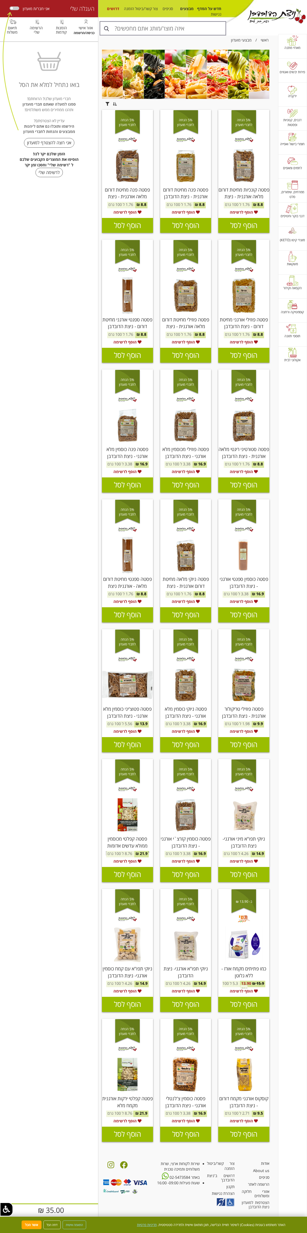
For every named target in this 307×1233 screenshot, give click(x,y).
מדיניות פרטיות (147, 1224)
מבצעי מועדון (241, 40)
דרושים (113, 8)
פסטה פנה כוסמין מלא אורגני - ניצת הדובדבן (127, 452)
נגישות (216, 14)
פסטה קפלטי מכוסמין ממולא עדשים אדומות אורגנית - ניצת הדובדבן (127, 846)
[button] (6, 1209)
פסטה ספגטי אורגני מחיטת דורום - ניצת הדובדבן (127, 323)
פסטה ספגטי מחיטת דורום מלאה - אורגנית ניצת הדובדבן (127, 586)
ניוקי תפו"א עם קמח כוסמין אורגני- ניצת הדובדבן (127, 972)
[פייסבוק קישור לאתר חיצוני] (124, 1166)
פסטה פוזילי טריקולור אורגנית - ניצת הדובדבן (244, 712)
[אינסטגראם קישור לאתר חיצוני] (111, 1166)
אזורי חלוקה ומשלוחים (255, 1193)
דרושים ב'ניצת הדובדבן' (221, 1178)
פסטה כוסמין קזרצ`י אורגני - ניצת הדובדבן (186, 842)
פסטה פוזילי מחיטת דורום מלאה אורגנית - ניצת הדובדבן (185, 326)
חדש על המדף (209, 8)
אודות (265, 1163)
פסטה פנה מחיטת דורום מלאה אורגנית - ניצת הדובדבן (127, 196)
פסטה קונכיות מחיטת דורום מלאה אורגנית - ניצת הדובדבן (243, 196)
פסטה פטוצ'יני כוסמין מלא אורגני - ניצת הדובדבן (127, 712)
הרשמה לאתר (258, 1184)
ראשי (265, 40)
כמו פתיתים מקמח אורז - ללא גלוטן (243, 972)
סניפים (168, 8)
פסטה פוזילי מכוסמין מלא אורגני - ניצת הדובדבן (185, 452)
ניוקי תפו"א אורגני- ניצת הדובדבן (186, 972)
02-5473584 (179, 1177)
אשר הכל (31, 1224)
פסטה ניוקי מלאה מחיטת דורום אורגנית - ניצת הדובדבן (186, 586)
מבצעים (187, 8)
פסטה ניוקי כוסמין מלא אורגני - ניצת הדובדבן (186, 712)
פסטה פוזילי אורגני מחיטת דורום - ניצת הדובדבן (244, 323)
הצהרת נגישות (223, 1193)
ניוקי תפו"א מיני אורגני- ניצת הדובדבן (244, 842)
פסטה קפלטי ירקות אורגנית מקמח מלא (127, 1102)
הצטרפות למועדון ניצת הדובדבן (255, 1204)
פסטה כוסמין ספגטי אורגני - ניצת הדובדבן (244, 582)
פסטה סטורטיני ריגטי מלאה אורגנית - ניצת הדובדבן (243, 452)
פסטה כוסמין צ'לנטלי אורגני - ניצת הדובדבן (185, 1102)
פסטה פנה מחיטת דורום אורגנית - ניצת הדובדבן (185, 193)
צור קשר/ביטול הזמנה (141, 8)
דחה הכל (52, 1225)
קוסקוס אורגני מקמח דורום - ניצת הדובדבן (243, 1102)
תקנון (230, 1186)
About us (261, 1170)
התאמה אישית (74, 1225)
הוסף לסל (243, 225)
